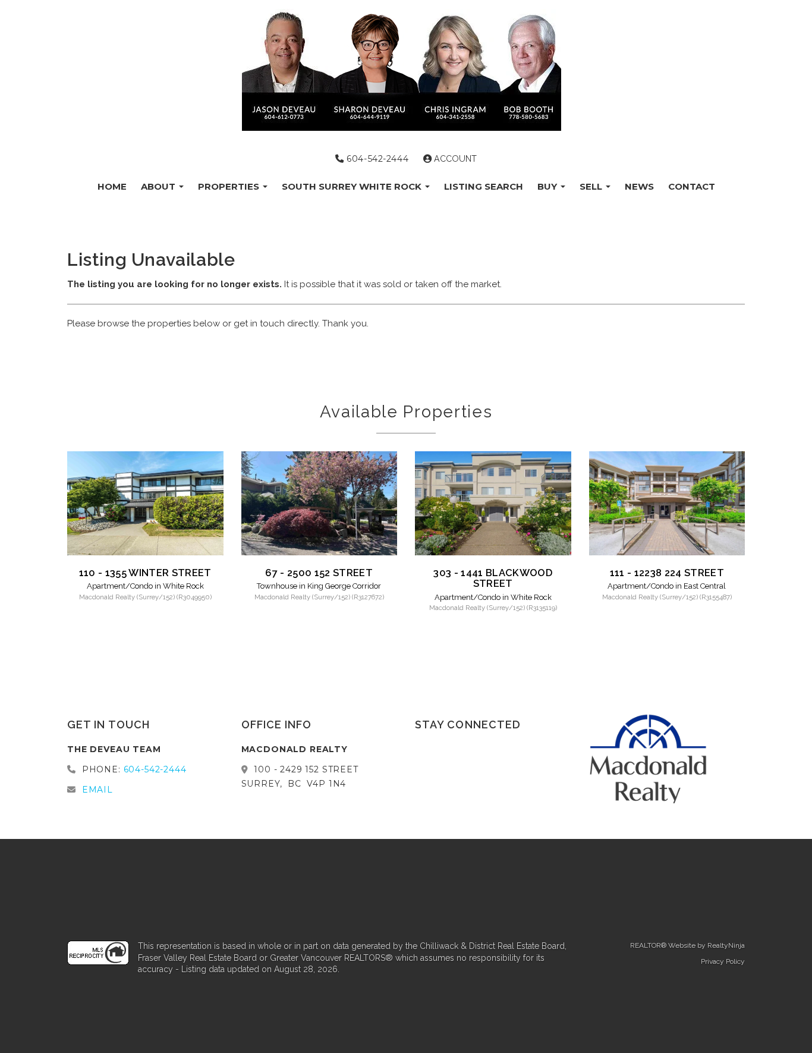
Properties (230, 186)
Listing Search (483, 186)
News (639, 186)
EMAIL (97, 789)
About (159, 186)
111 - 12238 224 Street (667, 573)
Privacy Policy (723, 961)
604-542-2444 (376, 158)
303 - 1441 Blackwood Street (492, 578)
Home (112, 186)
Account (454, 159)
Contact (691, 186)
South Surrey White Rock (353, 186)
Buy (548, 186)
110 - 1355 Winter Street (145, 573)
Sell (592, 186)
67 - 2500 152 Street (319, 573)
